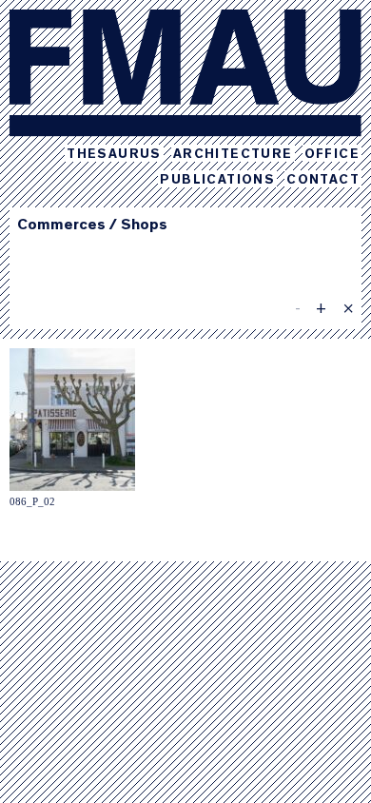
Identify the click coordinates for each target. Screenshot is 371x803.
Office (332, 155)
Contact (323, 180)
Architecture (233, 155)
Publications (217, 180)
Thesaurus (114, 155)
